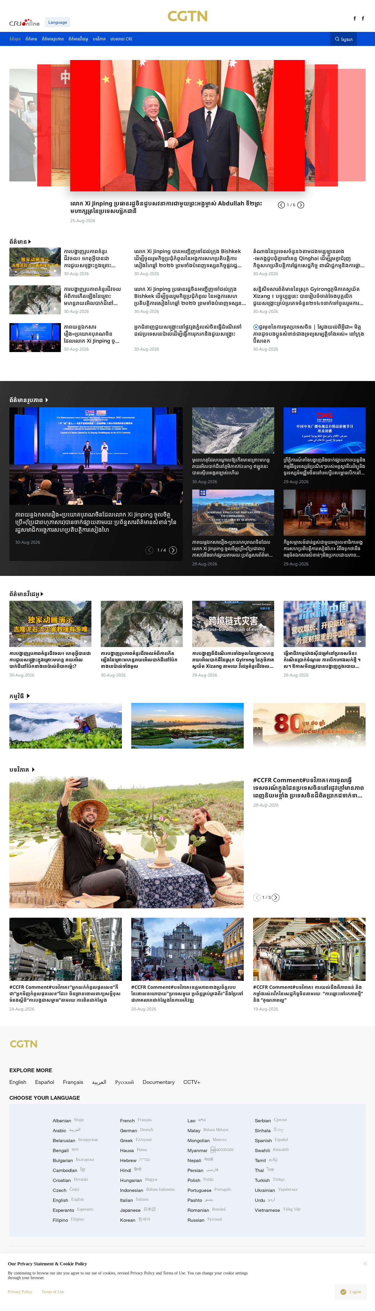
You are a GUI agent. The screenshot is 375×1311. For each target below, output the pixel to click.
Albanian (68, 1120)
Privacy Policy (20, 1292)
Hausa (133, 1150)
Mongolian (207, 1140)
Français (73, 1082)
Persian (203, 1170)
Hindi (130, 1170)
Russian (205, 1220)
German (136, 1130)
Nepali (200, 1160)
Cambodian (69, 1170)
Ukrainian (276, 1190)
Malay (208, 1130)
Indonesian (147, 1190)
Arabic (67, 1130)
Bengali (66, 1150)
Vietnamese (278, 1210)
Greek (135, 1140)
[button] (149, 550)
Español (44, 1082)
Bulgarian (73, 1160)
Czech (66, 1190)
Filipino (68, 1220)
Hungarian (139, 1180)
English (17, 1082)
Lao (197, 1120)
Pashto (200, 1200)
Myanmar (210, 1150)
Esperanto (73, 1210)
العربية (99, 1082)
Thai (264, 1170)
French (135, 1120)
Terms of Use (53, 1292)
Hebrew (135, 1160)
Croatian (70, 1180)
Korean (135, 1220)
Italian (134, 1200)
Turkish (269, 1180)
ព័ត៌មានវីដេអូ (24, 594)
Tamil (266, 1160)
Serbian (271, 1120)
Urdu (265, 1200)
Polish (201, 1180)
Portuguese (209, 1190)
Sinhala (269, 1130)
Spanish (271, 1140)
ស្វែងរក (347, 39)
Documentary (159, 1082)
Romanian (207, 1210)
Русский (124, 1082)
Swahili (272, 1150)
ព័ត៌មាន (18, 242)
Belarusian (75, 1140)
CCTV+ (191, 1082)
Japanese (138, 1210)
